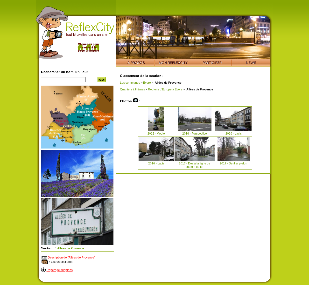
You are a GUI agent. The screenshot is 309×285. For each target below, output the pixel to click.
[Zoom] (77, 147)
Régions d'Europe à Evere (165, 89)
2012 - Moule (156, 133)
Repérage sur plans (60, 270)
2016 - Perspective (194, 133)
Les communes (130, 82)
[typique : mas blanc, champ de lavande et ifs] (77, 196)
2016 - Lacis (233, 133)
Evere (147, 82)
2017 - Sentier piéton (233, 163)
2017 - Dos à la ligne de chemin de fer (194, 165)
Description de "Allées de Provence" (71, 257)
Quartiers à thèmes (132, 89)
